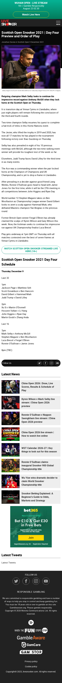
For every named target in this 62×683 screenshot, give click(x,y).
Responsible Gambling (31, 591)
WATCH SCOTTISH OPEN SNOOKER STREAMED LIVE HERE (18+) (31, 250)
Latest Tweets (9, 562)
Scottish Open (23, 42)
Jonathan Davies (8, 42)
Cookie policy (31, 666)
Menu (58, 24)
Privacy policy (31, 661)
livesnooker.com (30, 671)
